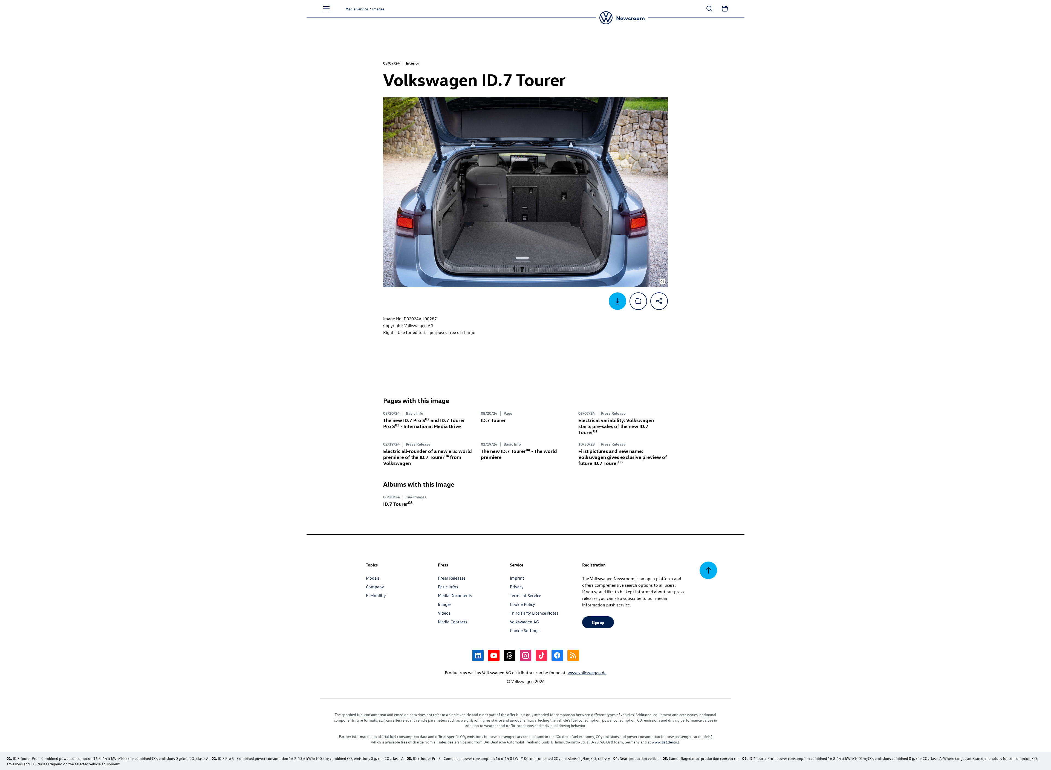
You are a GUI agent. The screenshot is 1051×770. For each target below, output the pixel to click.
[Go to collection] (724, 9)
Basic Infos (448, 586)
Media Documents (455, 595)
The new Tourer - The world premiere (519, 454)
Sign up (598, 622)
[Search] (709, 9)
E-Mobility (376, 595)
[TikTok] (541, 655)
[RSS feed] (573, 655)
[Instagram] (525, 655)
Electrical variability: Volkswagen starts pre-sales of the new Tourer (616, 426)
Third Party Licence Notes (534, 613)
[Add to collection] (638, 301)
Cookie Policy (522, 604)
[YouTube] (493, 655)
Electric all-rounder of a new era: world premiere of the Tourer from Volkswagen (427, 457)
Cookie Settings (524, 630)
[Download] (617, 301)
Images (445, 604)
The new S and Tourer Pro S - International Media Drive (424, 423)
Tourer (493, 420)
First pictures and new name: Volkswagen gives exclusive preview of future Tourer (622, 457)
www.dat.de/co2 (665, 742)
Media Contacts (452, 621)
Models (373, 578)
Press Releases (452, 578)
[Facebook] (557, 655)
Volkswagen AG (524, 621)
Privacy (517, 586)
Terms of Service (525, 595)
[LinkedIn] (478, 655)
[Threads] (509, 655)
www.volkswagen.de (587, 672)
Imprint (517, 578)
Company (375, 586)
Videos (444, 613)
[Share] (659, 301)
